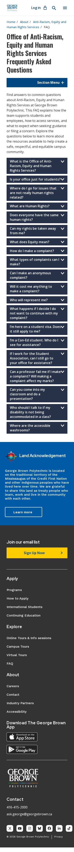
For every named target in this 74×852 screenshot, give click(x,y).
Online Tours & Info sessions (29, 638)
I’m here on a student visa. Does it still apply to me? (35, 329)
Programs (14, 590)
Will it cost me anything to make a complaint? (31, 288)
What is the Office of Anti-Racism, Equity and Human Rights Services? (31, 166)
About (24, 22)
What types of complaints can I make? (34, 261)
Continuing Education (23, 615)
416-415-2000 (17, 807)
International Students (24, 607)
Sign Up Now (34, 553)
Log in (36, 7)
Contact (13, 695)
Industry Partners (20, 703)
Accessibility (17, 712)
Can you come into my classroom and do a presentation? (27, 394)
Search (54, 8)
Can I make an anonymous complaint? (30, 275)
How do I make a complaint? (32, 251)
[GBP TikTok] (69, 828)
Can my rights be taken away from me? (33, 230)
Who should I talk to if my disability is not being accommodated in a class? (30, 412)
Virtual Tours (17, 655)
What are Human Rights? (30, 206)
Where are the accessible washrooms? (30, 427)
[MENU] (64, 7)
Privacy (58, 836)
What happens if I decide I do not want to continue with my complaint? (34, 313)
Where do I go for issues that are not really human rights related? (33, 193)
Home (11, 22)
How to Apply (17, 598)
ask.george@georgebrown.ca (29, 814)
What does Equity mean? (29, 242)
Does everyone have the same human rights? (34, 217)
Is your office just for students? (35, 179)
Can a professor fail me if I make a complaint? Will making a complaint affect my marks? (35, 376)
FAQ (10, 663)
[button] (37, 82)
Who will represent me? (29, 300)
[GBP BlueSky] (39, 828)
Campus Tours (18, 646)
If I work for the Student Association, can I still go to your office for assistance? (31, 358)
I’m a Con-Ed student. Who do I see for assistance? (34, 342)
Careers (13, 686)
